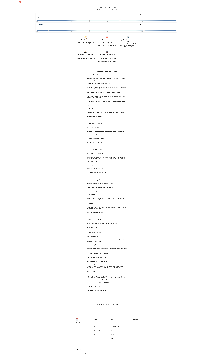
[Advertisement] (6, 26)
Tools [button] (26, 1)
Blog (44, 1)
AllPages (34, 1)
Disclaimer (96, 326)
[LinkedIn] (77, 349)
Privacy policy (97, 330)
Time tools (40, 1)
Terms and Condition (98, 323)
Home (30, 1)
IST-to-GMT (112, 334)
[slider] (120, 20)
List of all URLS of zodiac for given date (117, 326)
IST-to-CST (112, 330)
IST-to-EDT (112, 338)
